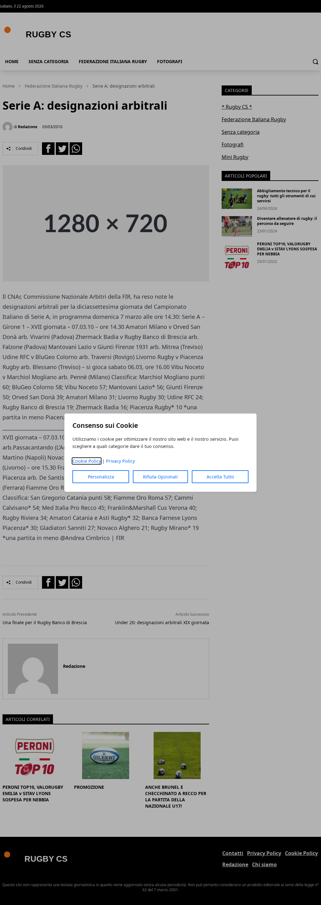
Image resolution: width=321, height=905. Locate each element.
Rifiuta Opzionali (160, 477)
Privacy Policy (120, 461)
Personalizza (101, 477)
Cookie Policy (86, 461)
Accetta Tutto (220, 477)
